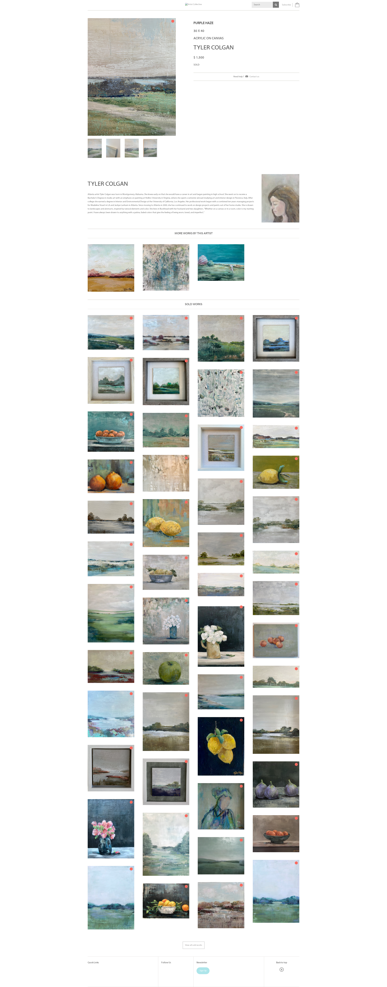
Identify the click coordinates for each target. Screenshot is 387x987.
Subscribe (286, 5)
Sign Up (203, 971)
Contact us (254, 77)
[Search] (276, 5)
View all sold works (193, 945)
